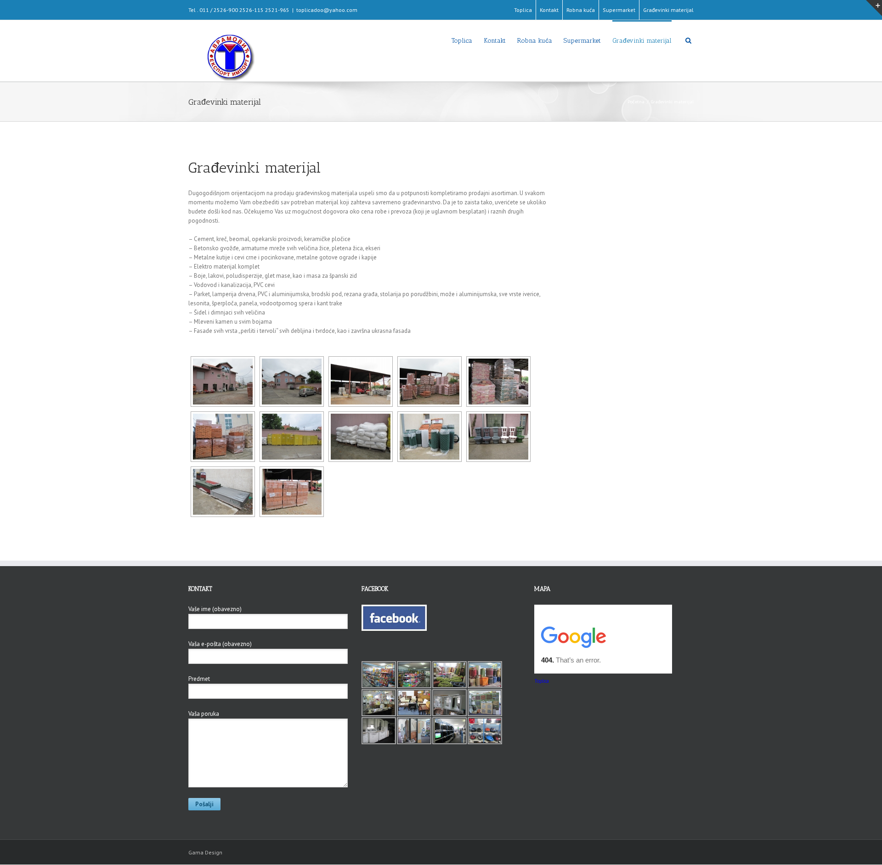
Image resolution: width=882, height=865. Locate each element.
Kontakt (549, 9)
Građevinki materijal (668, 9)
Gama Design (205, 852)
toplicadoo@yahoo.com (326, 9)
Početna (636, 102)
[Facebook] (394, 609)
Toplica (523, 9)
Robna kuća (580, 9)
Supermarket (619, 9)
